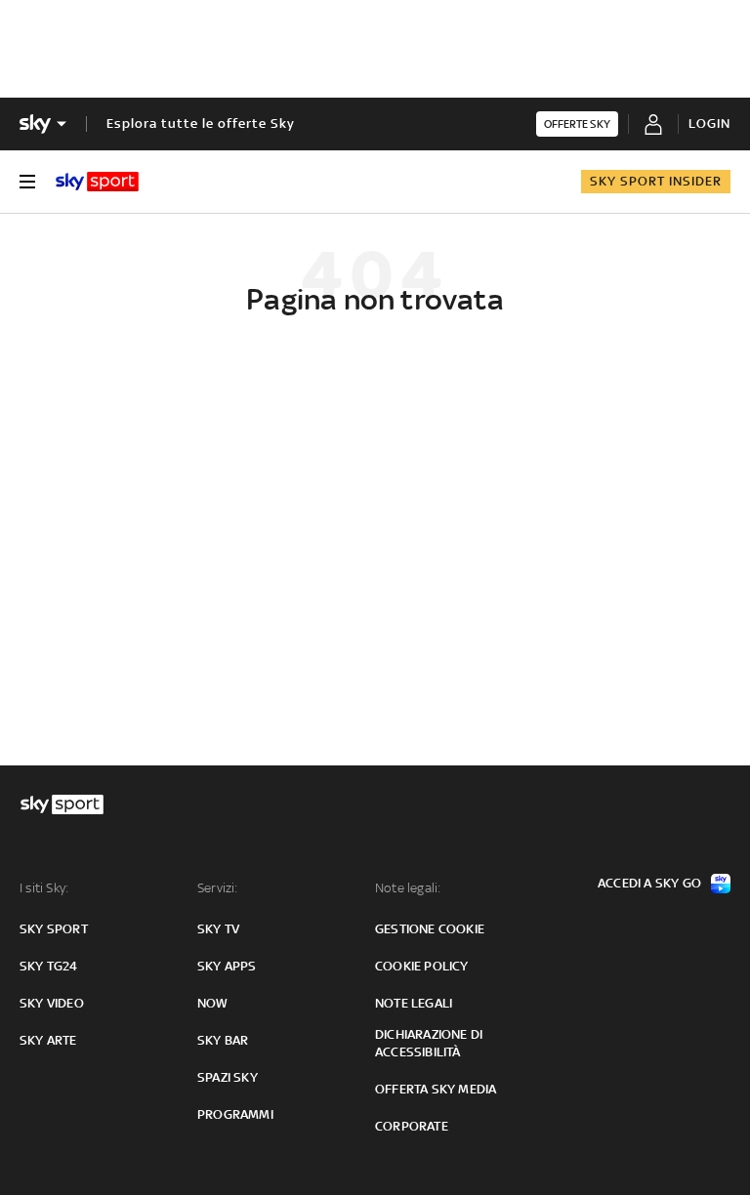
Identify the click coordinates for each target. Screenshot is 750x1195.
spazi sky (227, 1077)
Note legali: (407, 888)
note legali (413, 1003)
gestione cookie (429, 929)
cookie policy (422, 966)
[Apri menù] (27, 181)
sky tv (218, 929)
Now (213, 1003)
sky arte (48, 1040)
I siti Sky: (44, 888)
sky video (52, 1003)
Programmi (235, 1114)
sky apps (227, 966)
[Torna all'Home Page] (97, 181)
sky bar (222, 1040)
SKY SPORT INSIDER (656, 181)
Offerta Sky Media (435, 1089)
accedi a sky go (649, 883)
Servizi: (217, 888)
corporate (411, 1126)
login (709, 123)
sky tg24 (49, 966)
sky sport (54, 929)
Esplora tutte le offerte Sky (200, 123)
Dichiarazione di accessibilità (428, 1043)
